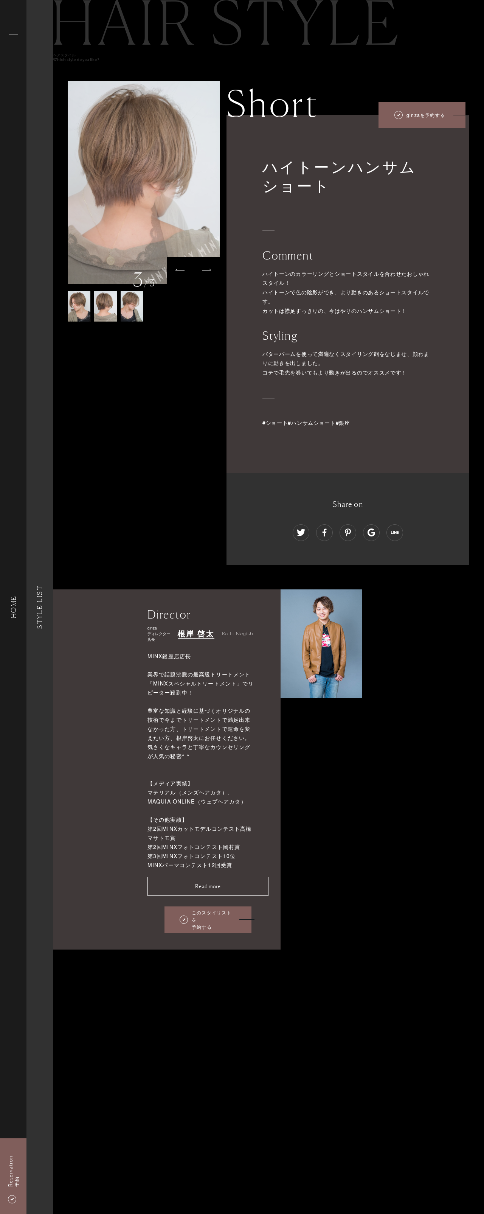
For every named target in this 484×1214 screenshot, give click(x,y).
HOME (13, 607)
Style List (40, 607)
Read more (207, 886)
